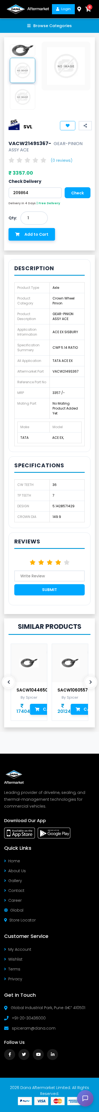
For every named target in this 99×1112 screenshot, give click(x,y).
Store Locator (22, 920)
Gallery (15, 880)
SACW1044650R (33, 690)
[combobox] (34, 218)
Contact (16, 890)
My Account (19, 949)
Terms (14, 969)
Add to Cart (36, 234)
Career (15, 900)
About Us (17, 871)
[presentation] (8, 682)
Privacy (15, 979)
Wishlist (15, 959)
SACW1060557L (73, 690)
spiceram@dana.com (34, 1028)
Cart (49, 709)
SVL (27, 126)
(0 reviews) (61, 160)
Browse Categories (52, 25)
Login (66, 8)
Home (14, 861)
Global (16, 910)
